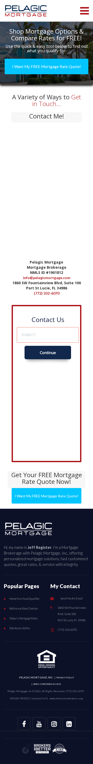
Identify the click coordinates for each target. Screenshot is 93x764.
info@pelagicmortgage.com (46, 277)
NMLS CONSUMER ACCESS (47, 684)
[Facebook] (24, 723)
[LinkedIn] (69, 723)
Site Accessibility (19, 628)
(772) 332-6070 (46, 293)
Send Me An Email (71, 598)
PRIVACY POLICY (65, 677)
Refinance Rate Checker (23, 608)
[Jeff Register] (28, 528)
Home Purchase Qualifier (24, 598)
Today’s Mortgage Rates (23, 618)
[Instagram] (54, 723)
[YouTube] (39, 723)
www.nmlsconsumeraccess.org (66, 698)
